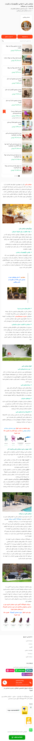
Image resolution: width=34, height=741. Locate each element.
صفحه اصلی (29, 641)
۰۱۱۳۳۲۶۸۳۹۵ (20, 681)
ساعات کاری (29, 657)
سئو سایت (15, 732)
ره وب (9, 732)
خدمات (30, 644)
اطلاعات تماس (28, 650)
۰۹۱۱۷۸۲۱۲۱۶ (19, 683)
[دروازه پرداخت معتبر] (24, 710)
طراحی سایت (23, 732)
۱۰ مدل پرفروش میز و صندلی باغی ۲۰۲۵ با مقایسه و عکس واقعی (16, 279)
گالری (30, 647)
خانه (30, 9)
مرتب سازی (8, 36)
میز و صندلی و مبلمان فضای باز (19, 9)
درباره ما (30, 653)
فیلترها (24, 36)
